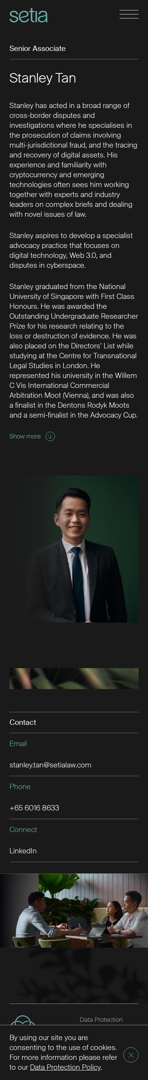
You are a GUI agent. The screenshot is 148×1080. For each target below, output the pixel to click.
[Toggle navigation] (129, 15)
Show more (25, 436)
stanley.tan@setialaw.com (50, 765)
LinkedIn (23, 851)
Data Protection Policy (65, 1067)
